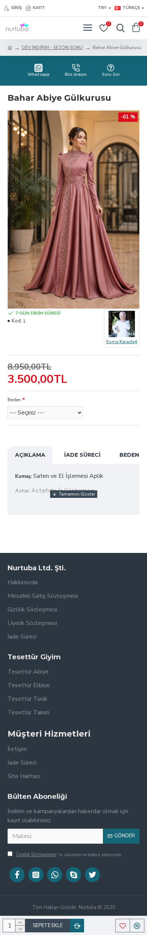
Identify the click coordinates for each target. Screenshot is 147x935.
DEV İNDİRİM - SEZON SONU (52, 48)
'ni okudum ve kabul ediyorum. (69, 854)
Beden (14, 400)
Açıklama (30, 454)
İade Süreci (82, 454)
